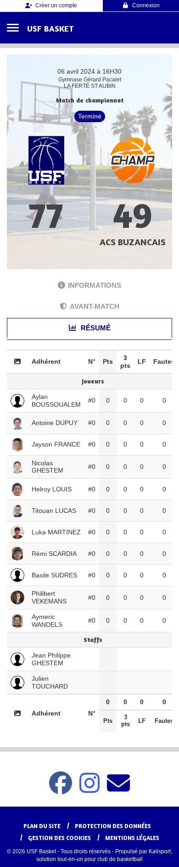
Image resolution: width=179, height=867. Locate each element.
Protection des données (113, 825)
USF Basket (50, 28)
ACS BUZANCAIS (133, 242)
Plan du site (42, 825)
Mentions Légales (132, 837)
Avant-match (94, 306)
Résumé (95, 328)
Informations (94, 285)
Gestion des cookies (59, 837)
